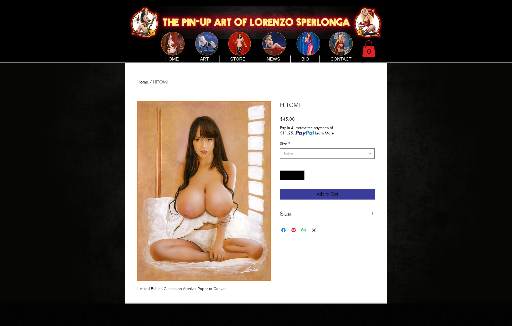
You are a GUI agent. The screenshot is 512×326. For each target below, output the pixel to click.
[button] (369, 48)
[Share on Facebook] (283, 230)
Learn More (324, 133)
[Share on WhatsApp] (304, 230)
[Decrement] (284, 175)
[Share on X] (314, 230)
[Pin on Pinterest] (293, 230)
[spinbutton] (292, 175)
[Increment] (300, 175)
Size (285, 143)
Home (142, 82)
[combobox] (327, 153)
